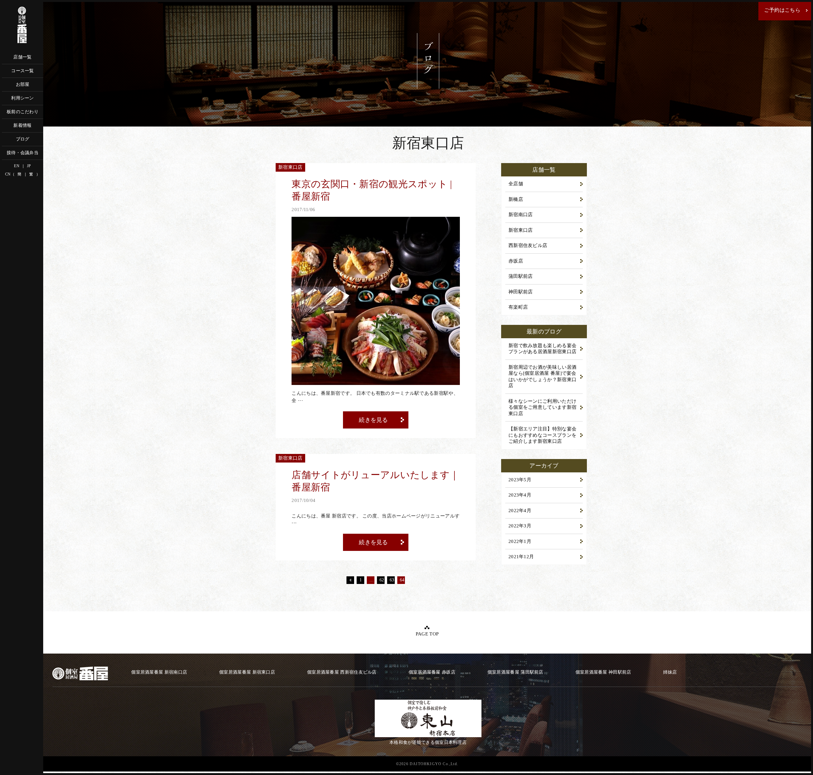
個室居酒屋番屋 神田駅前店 (603, 672)
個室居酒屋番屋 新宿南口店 (159, 672)
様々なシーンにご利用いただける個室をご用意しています (542, 407)
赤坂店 (515, 261)
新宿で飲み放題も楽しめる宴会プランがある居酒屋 (542, 348)
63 (392, 580)
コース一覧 (22, 70)
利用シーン (22, 98)
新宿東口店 (520, 230)
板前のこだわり (22, 111)
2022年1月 (519, 541)
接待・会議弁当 (22, 152)
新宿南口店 (520, 214)
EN (16, 166)
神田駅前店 (520, 291)
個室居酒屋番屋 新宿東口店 (247, 672)
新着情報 (22, 125)
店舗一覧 (22, 57)
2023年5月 (519, 479)
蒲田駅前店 (520, 276)
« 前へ (350, 580)
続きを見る (373, 420)
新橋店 (515, 199)
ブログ (23, 139)
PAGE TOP (427, 633)
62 (382, 580)
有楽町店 (518, 307)
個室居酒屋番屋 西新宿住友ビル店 (342, 672)
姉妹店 (670, 672)
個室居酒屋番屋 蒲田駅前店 (515, 672)
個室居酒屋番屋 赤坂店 (432, 672)
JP (29, 166)
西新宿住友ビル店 (527, 245)
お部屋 (23, 84)
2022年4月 (519, 510)
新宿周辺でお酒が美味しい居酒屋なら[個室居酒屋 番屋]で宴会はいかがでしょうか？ (542, 376)
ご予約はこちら (782, 10)
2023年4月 (519, 494)
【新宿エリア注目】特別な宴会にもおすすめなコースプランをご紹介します (542, 435)
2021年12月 (521, 556)
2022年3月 (519, 525)
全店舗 (515, 183)
